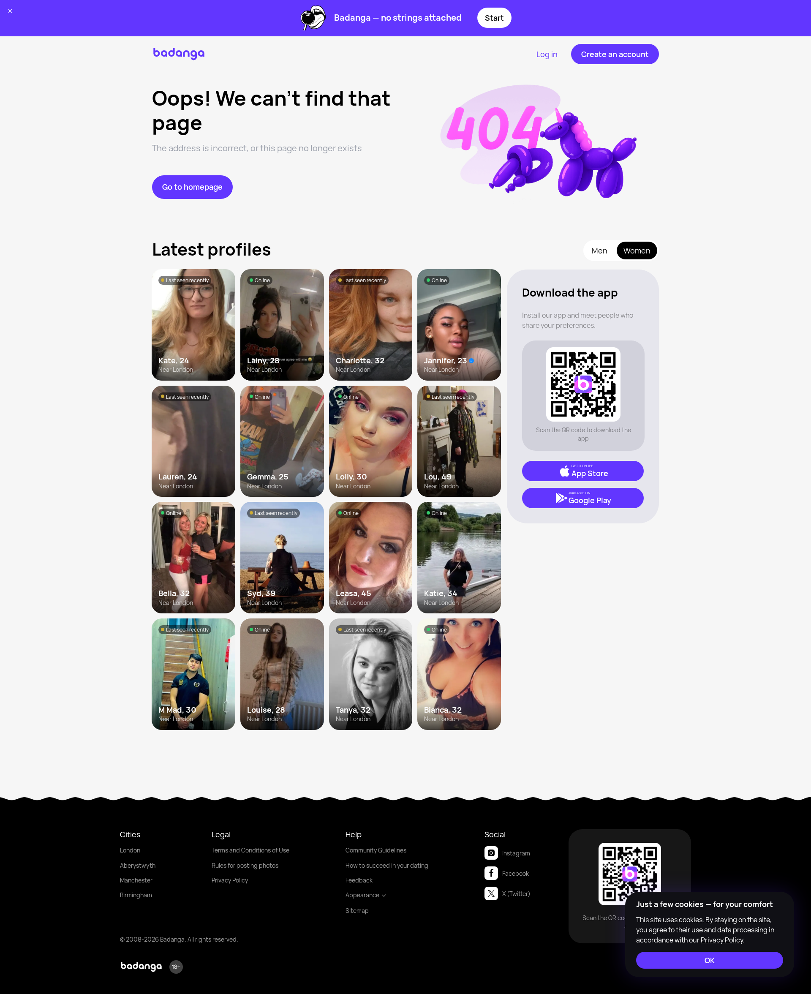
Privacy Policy (230, 880)
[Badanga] (179, 54)
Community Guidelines (376, 850)
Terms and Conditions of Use (250, 850)
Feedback (359, 880)
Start (494, 18)
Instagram (516, 853)
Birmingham (136, 895)
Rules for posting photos (245, 865)
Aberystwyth (137, 865)
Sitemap (357, 911)
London (130, 850)
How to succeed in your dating (387, 865)
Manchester (136, 880)
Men (599, 250)
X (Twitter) (516, 894)
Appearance (362, 895)
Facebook (515, 873)
